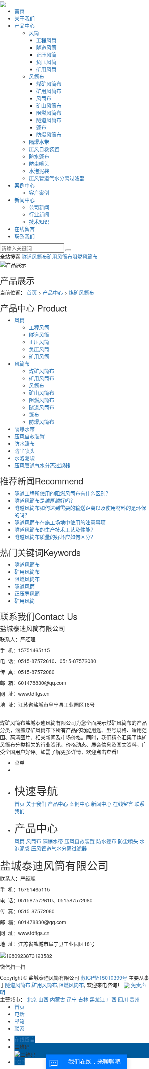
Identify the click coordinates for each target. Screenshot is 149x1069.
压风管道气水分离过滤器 (57, 178)
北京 (32, 999)
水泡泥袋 (39, 170)
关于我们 (24, 18)
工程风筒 (46, 40)
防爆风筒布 (48, 134)
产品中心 (24, 25)
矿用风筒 (46, 69)
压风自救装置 (44, 149)
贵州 (134, 999)
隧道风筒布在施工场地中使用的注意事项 (60, 522)
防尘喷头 (39, 163)
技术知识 (39, 221)
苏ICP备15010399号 (104, 977)
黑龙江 (97, 999)
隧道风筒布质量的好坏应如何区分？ (54, 536)
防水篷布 (39, 156)
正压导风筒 (27, 593)
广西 (111, 999)
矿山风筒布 (48, 105)
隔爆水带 (39, 141)
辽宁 (72, 999)
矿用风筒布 (48, 90)
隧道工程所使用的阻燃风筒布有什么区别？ (62, 493)
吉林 (83, 999)
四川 (123, 999)
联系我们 (24, 236)
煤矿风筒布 (48, 83)
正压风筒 (46, 54)
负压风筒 (46, 61)
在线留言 (24, 228)
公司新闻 (39, 207)
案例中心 (24, 185)
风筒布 (36, 76)
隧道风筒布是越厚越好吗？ (44, 500)
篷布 (41, 127)
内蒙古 (57, 999)
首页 (19, 11)
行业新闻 (39, 214)
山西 (43, 999)
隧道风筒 (46, 47)
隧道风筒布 (48, 119)
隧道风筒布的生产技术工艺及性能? (53, 529)
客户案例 (39, 192)
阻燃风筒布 (48, 112)
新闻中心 (24, 199)
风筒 (34, 32)
